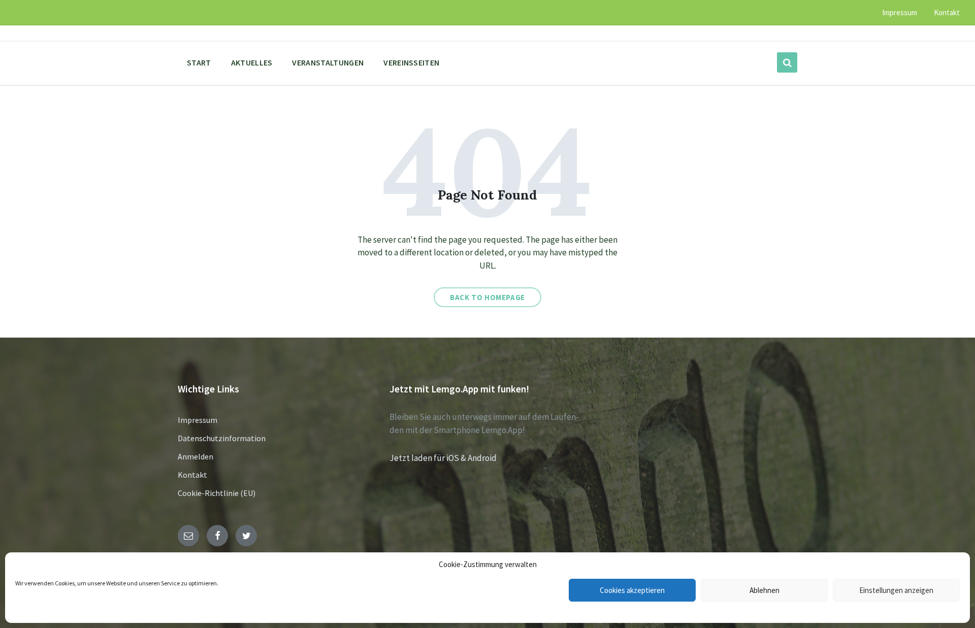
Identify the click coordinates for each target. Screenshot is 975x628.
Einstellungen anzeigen (896, 590)
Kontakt (192, 475)
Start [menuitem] (199, 62)
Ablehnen (764, 590)
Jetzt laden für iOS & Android (443, 458)
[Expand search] (787, 62)
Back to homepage (487, 297)
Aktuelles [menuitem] (252, 62)
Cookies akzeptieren (632, 590)
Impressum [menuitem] (899, 12)
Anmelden (195, 456)
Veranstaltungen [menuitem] (328, 62)
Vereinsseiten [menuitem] (411, 62)
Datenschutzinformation (222, 438)
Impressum (197, 420)
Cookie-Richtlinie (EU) (216, 493)
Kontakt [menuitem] (947, 12)
